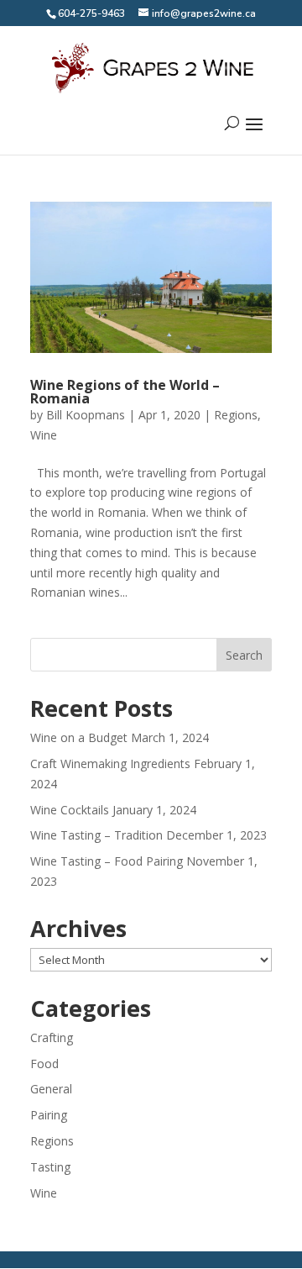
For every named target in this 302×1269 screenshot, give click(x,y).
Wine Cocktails (69, 810)
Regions (236, 415)
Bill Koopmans (85, 415)
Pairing (48, 1115)
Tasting (50, 1167)
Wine (43, 435)
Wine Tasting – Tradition (96, 835)
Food (44, 1064)
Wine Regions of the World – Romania (125, 392)
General (51, 1089)
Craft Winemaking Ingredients (110, 763)
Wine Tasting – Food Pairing (106, 861)
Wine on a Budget (79, 737)
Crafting (51, 1037)
